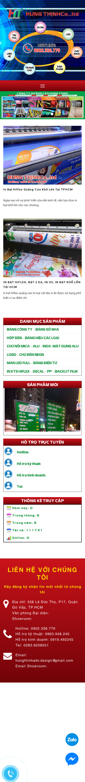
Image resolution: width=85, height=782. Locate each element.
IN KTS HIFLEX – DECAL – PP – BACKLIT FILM (42, 371)
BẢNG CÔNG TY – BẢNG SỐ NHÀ (33, 329)
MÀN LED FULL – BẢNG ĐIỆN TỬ (32, 362)
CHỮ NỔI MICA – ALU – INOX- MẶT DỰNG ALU (42, 346)
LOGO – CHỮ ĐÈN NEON (25, 354)
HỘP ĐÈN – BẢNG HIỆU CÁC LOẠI (33, 337)
